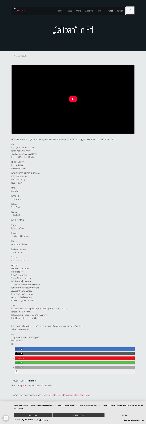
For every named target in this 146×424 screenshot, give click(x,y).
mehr (124, 415)
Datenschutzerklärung (137, 420)
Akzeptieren (78, 415)
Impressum (127, 420)
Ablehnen (33, 415)
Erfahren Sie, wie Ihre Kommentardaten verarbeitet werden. (71, 395)
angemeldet (24, 386)
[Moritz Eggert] (19, 11)
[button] (19, 349)
